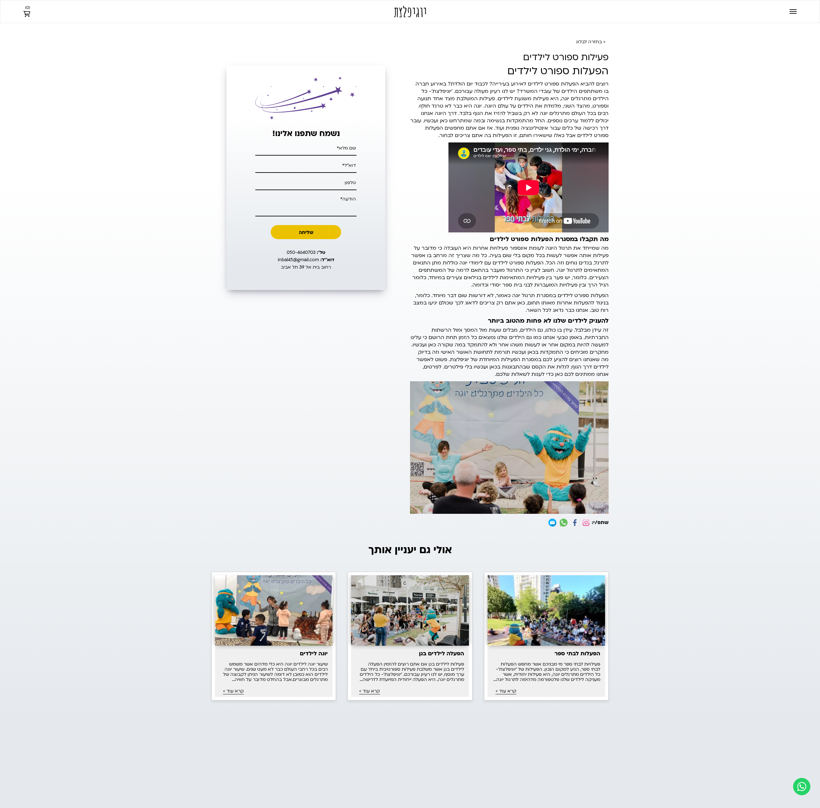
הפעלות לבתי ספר (577, 653)
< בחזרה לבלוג (590, 42)
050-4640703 (306, 252)
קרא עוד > (506, 691)
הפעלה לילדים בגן (441, 653)
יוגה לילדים (314, 653)
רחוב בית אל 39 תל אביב (306, 267)
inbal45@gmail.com (306, 260)
